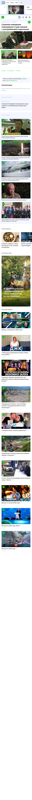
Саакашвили (10, 70)
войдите (24, 78)
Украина (18, 70)
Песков (4, 70)
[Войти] (26, 17)
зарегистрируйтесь (11, 80)
